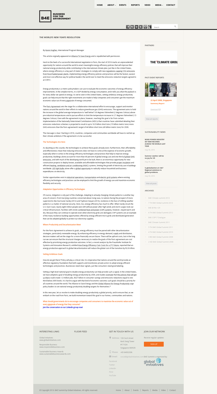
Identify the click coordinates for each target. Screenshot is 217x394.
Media (158, 5)
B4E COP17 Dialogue (156, 217)
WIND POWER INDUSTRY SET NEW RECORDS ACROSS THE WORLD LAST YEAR (155, 142)
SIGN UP (153, 344)
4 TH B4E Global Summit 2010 (160, 232)
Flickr (111, 372)
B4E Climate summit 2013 (159, 198)
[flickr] (132, 27)
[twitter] (141, 27)
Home (100, 5)
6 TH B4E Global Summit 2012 (160, 212)
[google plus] (150, 27)
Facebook (113, 361)
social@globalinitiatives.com (132, 356)
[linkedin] (136, 27)
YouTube (112, 375)
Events (122, 5)
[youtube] (145, 27)
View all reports (152, 119)
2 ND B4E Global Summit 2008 (160, 242)
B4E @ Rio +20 (154, 208)
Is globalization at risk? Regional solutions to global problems (154, 170)
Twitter (112, 365)
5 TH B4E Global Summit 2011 (160, 227)
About (110, 5)
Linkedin (112, 368)
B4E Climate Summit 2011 (159, 222)
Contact (170, 5)
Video (147, 5)
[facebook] (127, 27)
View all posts (151, 183)
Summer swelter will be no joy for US (154, 157)
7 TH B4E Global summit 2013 (160, 203)
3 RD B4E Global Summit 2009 (160, 237)
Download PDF (152, 109)
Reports (135, 5)
